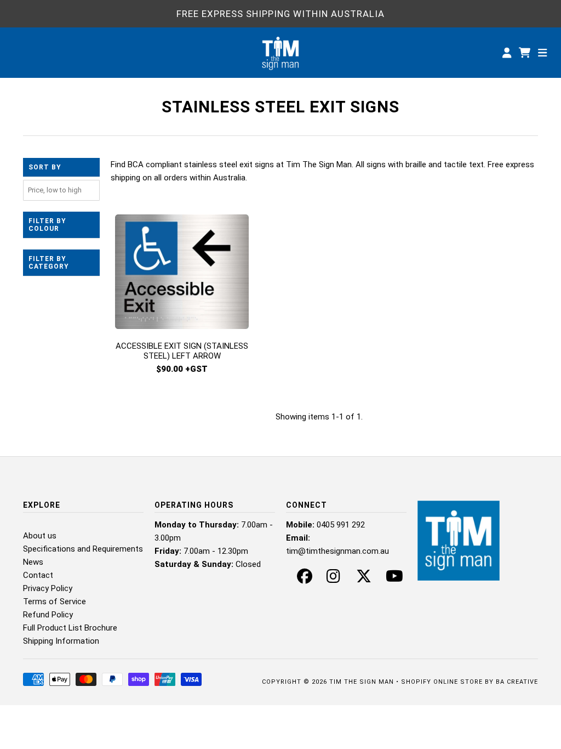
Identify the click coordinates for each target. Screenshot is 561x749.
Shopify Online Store (442, 681)
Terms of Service (54, 601)
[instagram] (333, 579)
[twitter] (363, 579)
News (33, 562)
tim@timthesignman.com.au (337, 551)
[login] (507, 53)
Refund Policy (48, 615)
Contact (38, 575)
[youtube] (394, 579)
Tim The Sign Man (361, 681)
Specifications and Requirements (83, 549)
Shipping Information (61, 641)
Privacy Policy (47, 588)
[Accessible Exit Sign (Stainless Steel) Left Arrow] (182, 273)
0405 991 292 (341, 525)
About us (39, 536)
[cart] (525, 53)
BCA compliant (155, 164)
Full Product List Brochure (70, 628)
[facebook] (304, 579)
